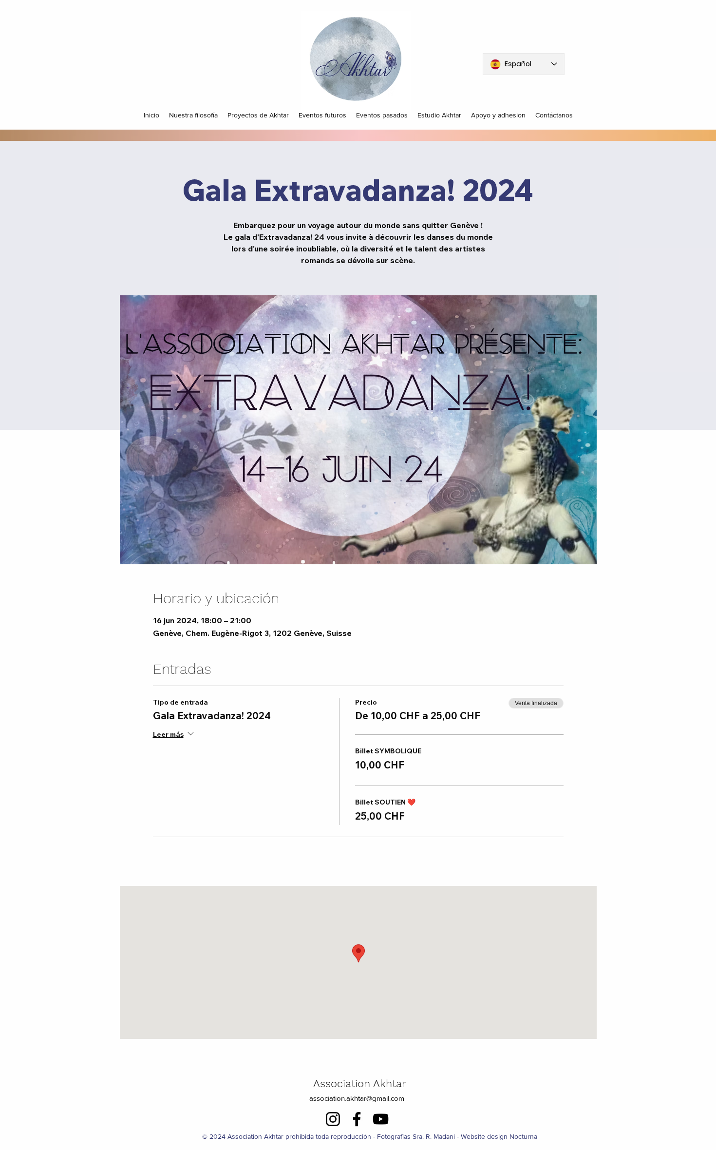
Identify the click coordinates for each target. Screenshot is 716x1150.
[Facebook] (356, 1119)
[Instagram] (332, 1119)
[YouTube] (380, 1119)
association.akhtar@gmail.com (356, 1098)
